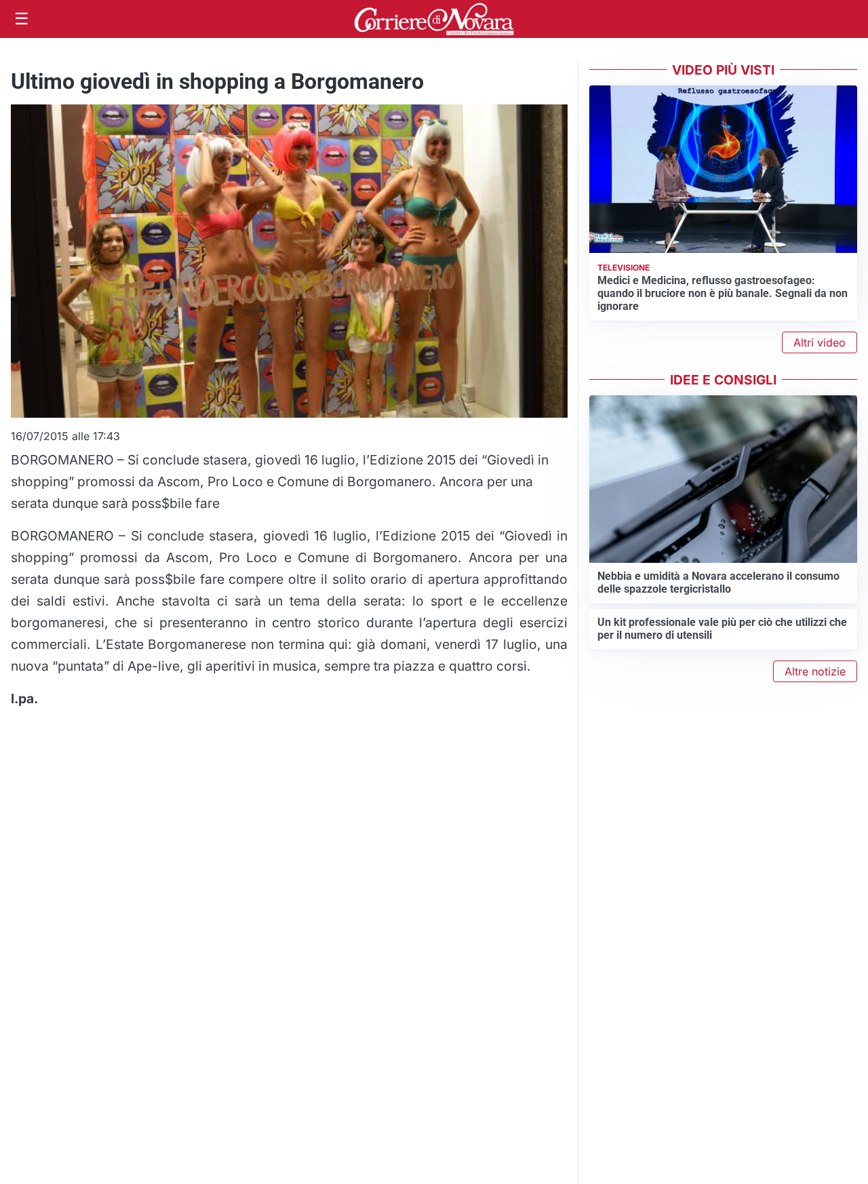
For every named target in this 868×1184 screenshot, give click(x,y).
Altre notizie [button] (815, 671)
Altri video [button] (819, 342)
